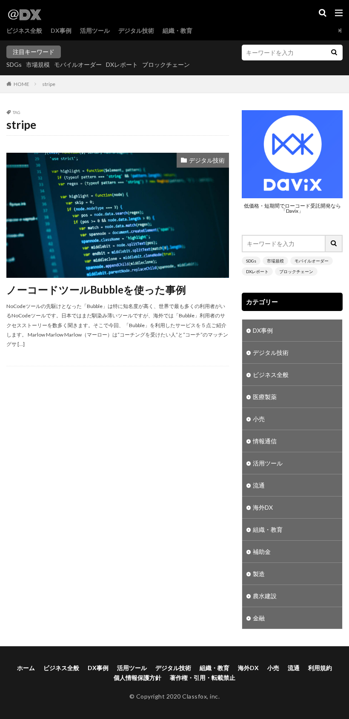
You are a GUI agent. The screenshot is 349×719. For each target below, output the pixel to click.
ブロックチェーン (166, 64)
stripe (48, 84)
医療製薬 (265, 396)
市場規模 (38, 64)
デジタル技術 (136, 30)
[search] (334, 52)
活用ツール (95, 30)
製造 (259, 573)
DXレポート (122, 64)
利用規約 (320, 667)
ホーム (26, 667)
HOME (21, 84)
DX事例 (61, 30)
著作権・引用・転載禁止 (202, 677)
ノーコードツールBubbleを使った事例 (96, 289)
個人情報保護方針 (137, 677)
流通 (259, 485)
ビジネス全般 (24, 30)
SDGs (14, 64)
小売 (259, 418)
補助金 (262, 551)
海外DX (263, 507)
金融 (259, 618)
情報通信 (265, 441)
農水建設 (265, 595)
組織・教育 (177, 30)
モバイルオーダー (78, 64)
